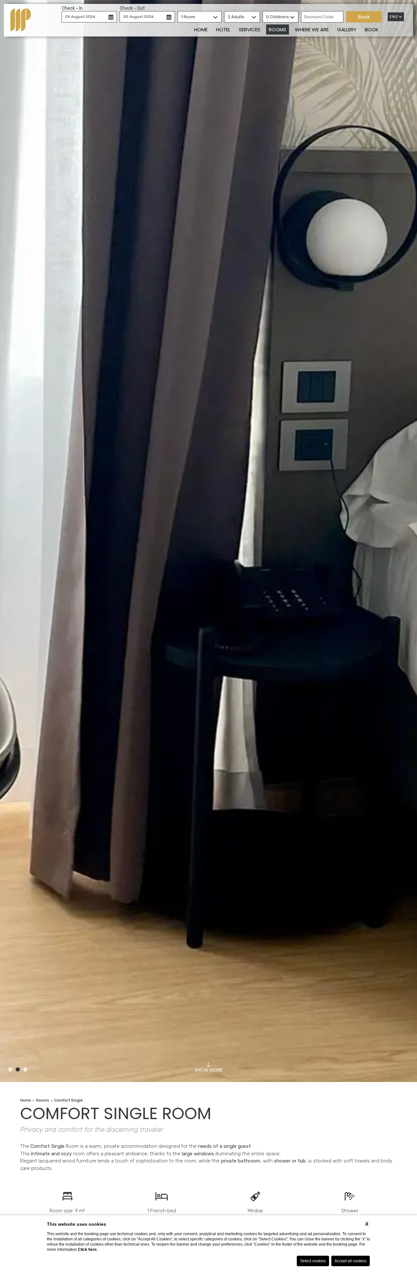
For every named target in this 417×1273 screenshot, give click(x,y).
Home (201, 29)
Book (372, 29)
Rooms (277, 29)
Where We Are (312, 29)
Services (249, 29)
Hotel (223, 29)
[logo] (20, 20)
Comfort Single (68, 1100)
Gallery (346, 29)
